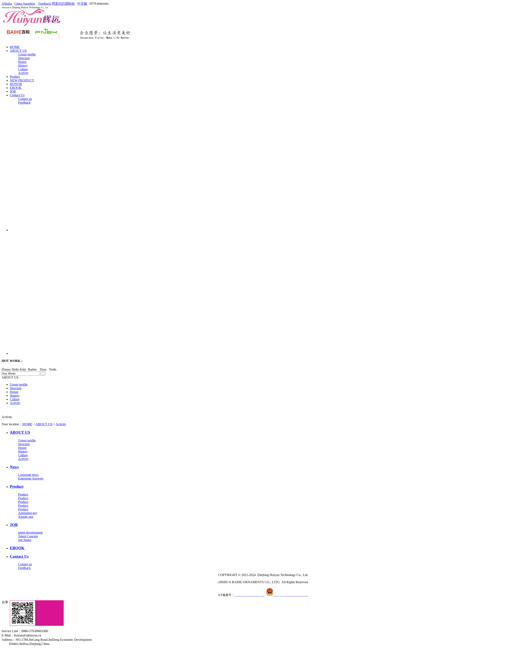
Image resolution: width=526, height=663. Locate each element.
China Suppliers (24, 3)
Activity (23, 73)
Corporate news (28, 474)
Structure (24, 58)
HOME (15, 47)
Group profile (27, 54)
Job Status (24, 540)
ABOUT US (18, 50)
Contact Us (17, 95)
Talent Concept (28, 536)
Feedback (44, 3)
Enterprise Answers (30, 478)
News (14, 467)
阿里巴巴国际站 (63, 3)
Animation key (27, 513)
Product (15, 76)
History (23, 65)
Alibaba (7, 3)
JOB (13, 91)
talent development (30, 532)
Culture (23, 69)
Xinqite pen (25, 516)
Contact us (25, 99)
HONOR (16, 84)
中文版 (82, 3)
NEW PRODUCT (22, 80)
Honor (22, 62)
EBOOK (16, 87)
